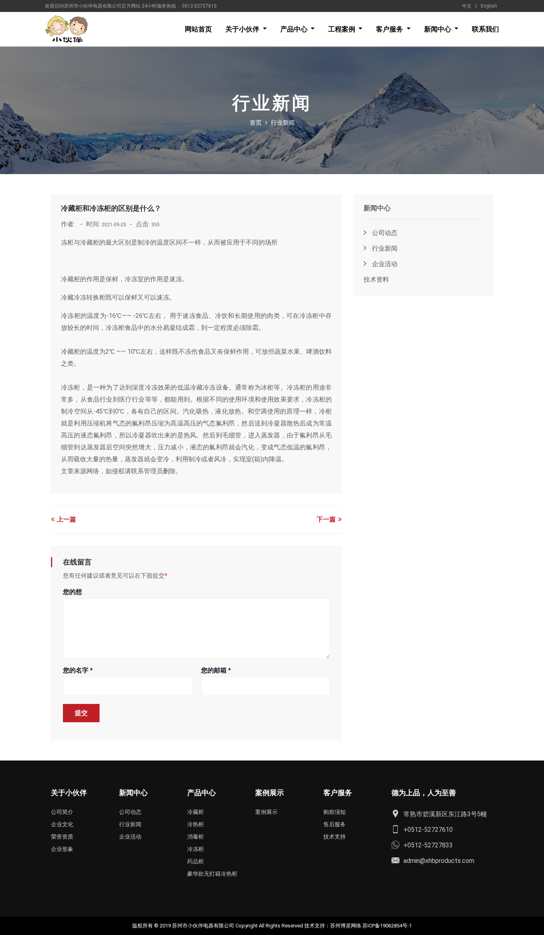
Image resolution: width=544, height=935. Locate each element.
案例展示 (266, 812)
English (489, 6)
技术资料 (376, 279)
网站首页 (198, 29)
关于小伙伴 (243, 29)
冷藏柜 (195, 812)
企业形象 (62, 849)
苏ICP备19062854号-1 (387, 926)
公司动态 (383, 233)
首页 (256, 122)
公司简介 (62, 812)
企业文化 (62, 824)
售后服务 (334, 824)
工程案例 (342, 29)
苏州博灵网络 (345, 926)
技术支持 (334, 836)
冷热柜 (195, 824)
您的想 (72, 592)
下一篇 (327, 519)
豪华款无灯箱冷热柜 (212, 873)
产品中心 (294, 29)
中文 (467, 6)
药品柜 (195, 861)
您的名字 (78, 670)
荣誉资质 (62, 836)
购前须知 (334, 812)
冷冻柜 (195, 849)
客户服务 (390, 29)
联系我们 (485, 29)
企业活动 (383, 264)
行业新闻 (383, 248)
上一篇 (65, 519)
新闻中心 (438, 29)
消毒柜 (195, 836)
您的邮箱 (216, 670)
